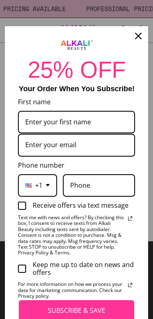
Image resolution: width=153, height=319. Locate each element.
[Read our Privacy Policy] (130, 218)
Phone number (41, 165)
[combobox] (37, 185)
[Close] (138, 36)
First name (34, 101)
